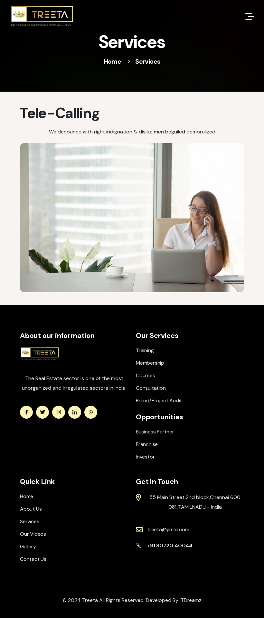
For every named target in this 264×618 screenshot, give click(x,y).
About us (31, 508)
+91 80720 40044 (170, 545)
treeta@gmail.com (168, 529)
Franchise (147, 444)
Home (112, 61)
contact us (33, 559)
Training (145, 350)
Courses (145, 375)
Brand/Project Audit (159, 400)
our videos (33, 534)
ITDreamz (190, 600)
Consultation (151, 388)
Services (29, 521)
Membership (150, 362)
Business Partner (155, 431)
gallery (28, 546)
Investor (145, 456)
